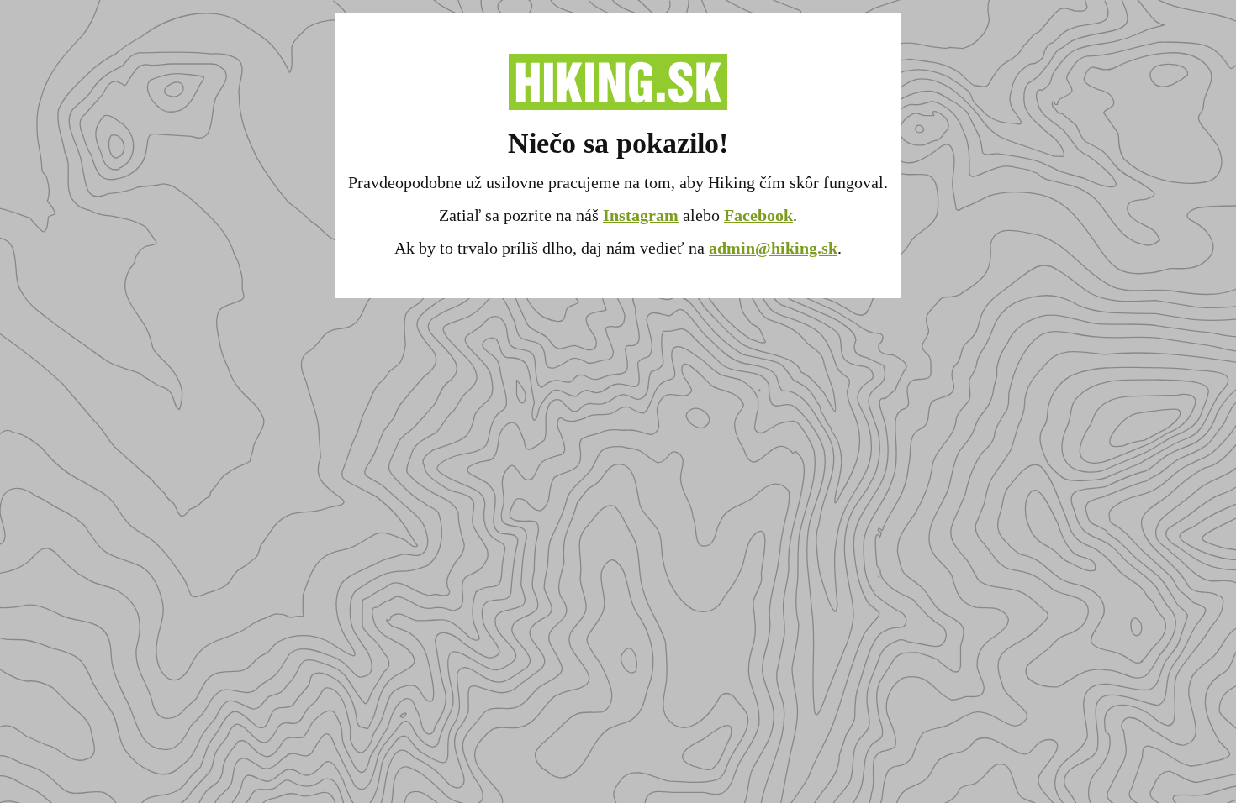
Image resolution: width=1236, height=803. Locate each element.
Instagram (641, 215)
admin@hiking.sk (773, 248)
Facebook (758, 215)
